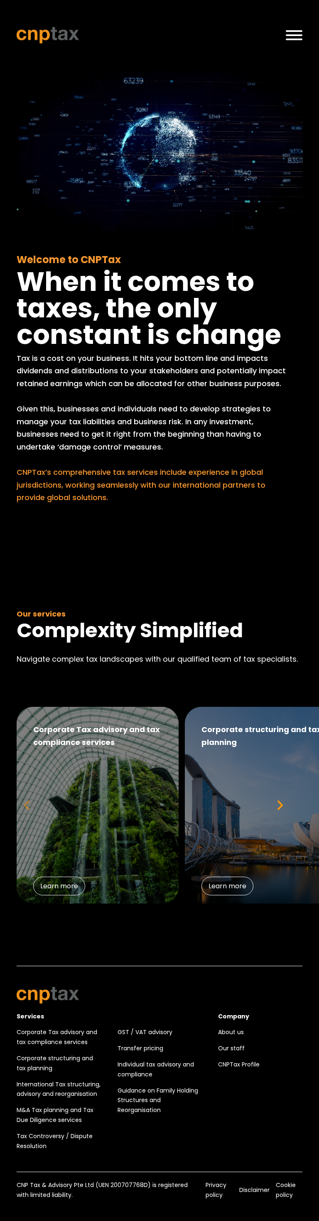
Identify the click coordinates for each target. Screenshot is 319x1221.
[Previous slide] (27, 805)
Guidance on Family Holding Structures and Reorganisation (158, 1100)
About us (231, 1032)
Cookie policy (286, 1190)
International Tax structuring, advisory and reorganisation (59, 1089)
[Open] (294, 35)
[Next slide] (279, 805)
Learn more (59, 886)
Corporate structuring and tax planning (55, 1063)
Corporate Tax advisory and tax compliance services (57, 1037)
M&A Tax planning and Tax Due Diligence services (55, 1115)
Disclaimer (254, 1190)
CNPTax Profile (239, 1064)
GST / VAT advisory (145, 1032)
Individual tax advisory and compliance (156, 1069)
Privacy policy (216, 1190)
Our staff (231, 1048)
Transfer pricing (140, 1048)
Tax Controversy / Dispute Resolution (55, 1141)
